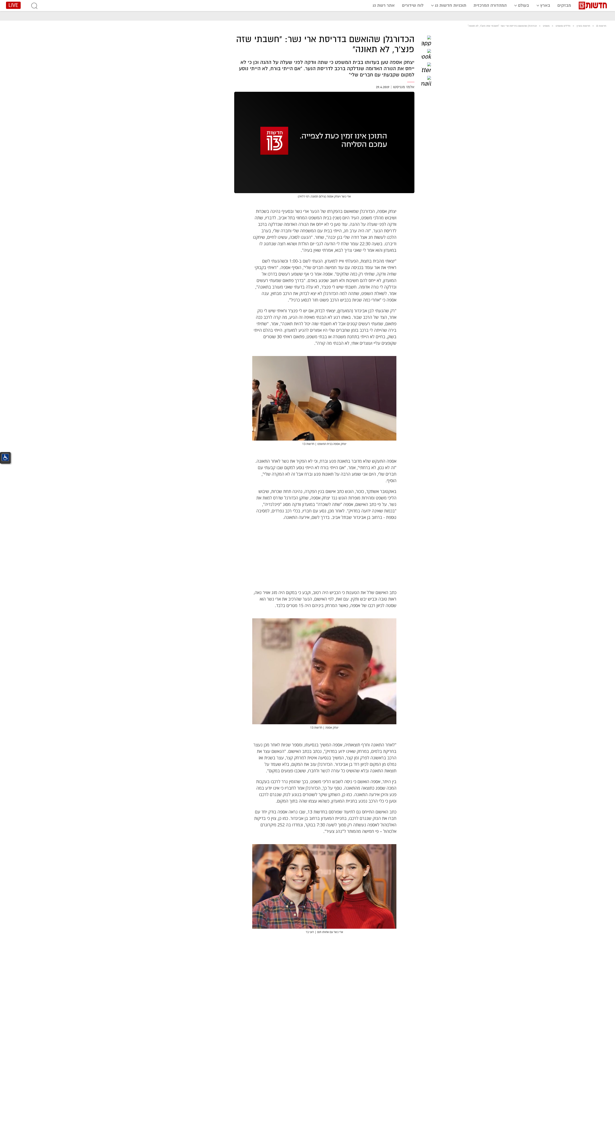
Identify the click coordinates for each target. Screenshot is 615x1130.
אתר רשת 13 (384, 5)
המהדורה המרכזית (490, 5)
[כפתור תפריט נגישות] (5, 457)
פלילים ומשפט (563, 25)
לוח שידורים (413, 5)
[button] (426, 40)
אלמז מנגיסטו (403, 87)
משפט (546, 25)
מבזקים (564, 5)
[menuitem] (564, 5)
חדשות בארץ (583, 25)
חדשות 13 (601, 25)
